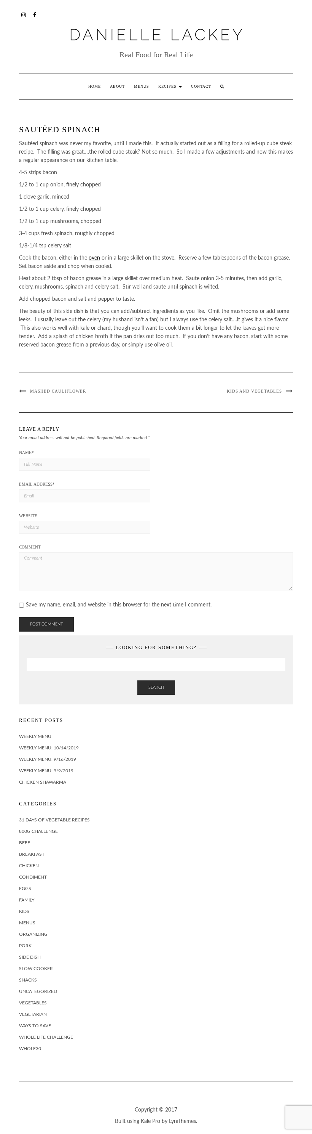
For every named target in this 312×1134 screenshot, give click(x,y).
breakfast (32, 854)
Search (156, 687)
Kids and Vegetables (254, 391)
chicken (29, 865)
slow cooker (36, 968)
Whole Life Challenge (46, 1037)
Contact (201, 86)
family (26, 900)
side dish (30, 957)
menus (27, 923)
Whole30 (30, 1048)
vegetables (33, 1003)
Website (28, 515)
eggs (25, 888)
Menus (141, 86)
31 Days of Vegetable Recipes (54, 820)
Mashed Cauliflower (58, 391)
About (117, 86)
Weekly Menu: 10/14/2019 (49, 748)
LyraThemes (182, 1121)
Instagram (24, 14)
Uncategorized (38, 991)
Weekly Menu (35, 736)
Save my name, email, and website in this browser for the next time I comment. (119, 605)
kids (24, 911)
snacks (28, 980)
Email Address (37, 484)
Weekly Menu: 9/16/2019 (47, 759)
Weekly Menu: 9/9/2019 (46, 770)
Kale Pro (150, 1121)
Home (94, 86)
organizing (33, 934)
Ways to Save (35, 1025)
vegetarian (33, 1014)
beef (24, 842)
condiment (33, 877)
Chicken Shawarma (42, 782)
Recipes (168, 86)
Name (26, 452)
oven (94, 258)
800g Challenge (38, 831)
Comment (30, 547)
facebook (35, 14)
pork (25, 945)
